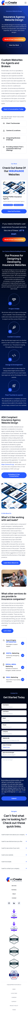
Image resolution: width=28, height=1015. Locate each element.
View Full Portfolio (14, 211)
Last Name (5, 711)
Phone (4, 725)
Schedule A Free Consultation (14, 475)
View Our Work (14, 45)
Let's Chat (7, 631)
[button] (25, 3)
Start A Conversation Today (13, 109)
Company (5, 731)
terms (17, 792)
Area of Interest (7, 745)
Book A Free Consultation (14, 39)
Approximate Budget (8, 752)
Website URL (6, 738)
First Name (6, 705)
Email (4, 718)
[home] (9, 3)
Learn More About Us (11, 563)
